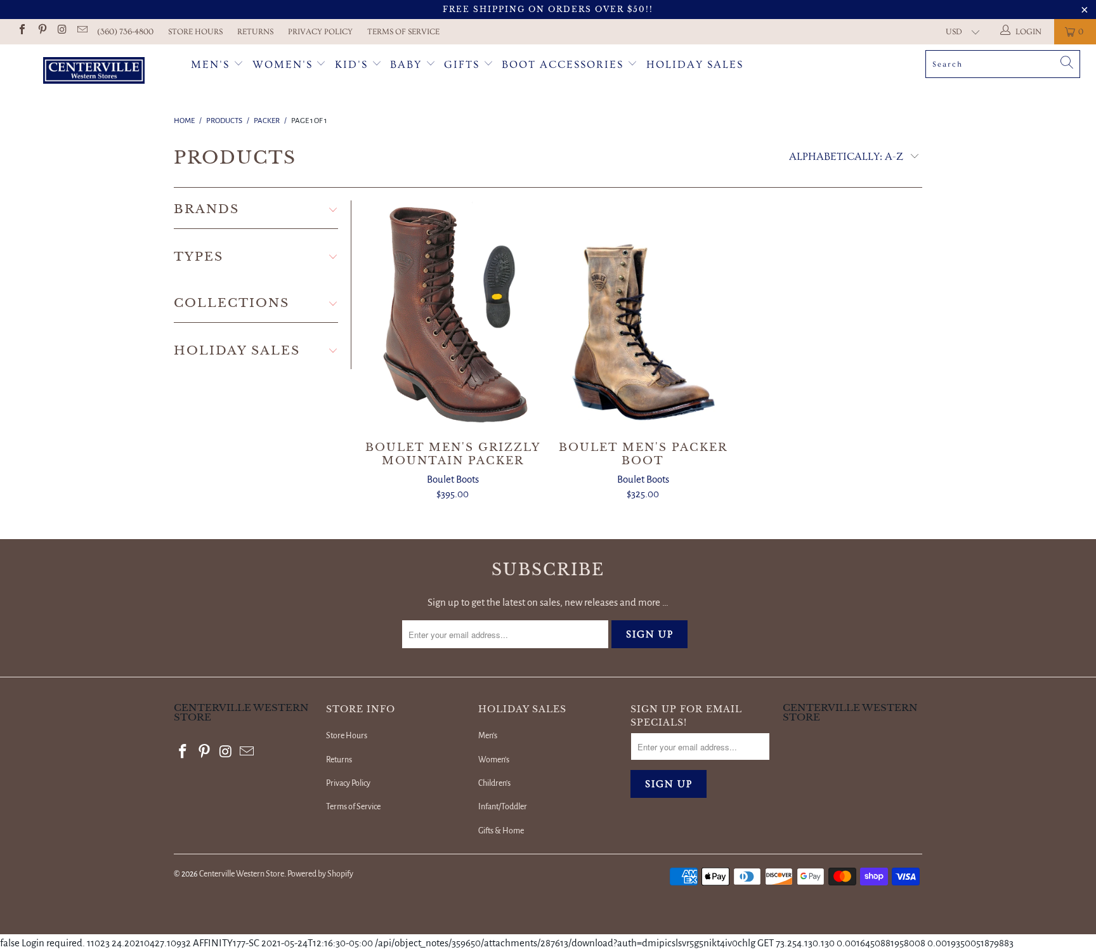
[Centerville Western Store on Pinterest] (41, 31)
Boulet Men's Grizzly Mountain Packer (453, 314)
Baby (408, 64)
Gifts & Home (501, 830)
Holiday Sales (694, 64)
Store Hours (195, 31)
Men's (210, 64)
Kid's (351, 64)
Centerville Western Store (241, 874)
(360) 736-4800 (125, 31)
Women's (282, 64)
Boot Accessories (564, 64)
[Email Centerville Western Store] (81, 31)
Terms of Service (403, 31)
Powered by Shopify (320, 874)
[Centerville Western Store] (94, 72)
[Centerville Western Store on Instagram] (61, 31)
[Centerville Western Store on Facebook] (21, 31)
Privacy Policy (320, 31)
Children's (494, 783)
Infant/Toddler (502, 806)
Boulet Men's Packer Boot (643, 314)
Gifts (463, 64)
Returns (255, 31)
